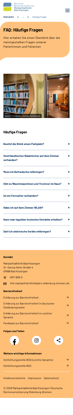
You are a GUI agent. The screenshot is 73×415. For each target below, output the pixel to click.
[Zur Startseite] (19, 7)
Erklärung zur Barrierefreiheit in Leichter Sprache (27, 315)
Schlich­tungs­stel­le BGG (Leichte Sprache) (28, 359)
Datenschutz (51, 378)
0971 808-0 (16, 277)
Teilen (58, 340)
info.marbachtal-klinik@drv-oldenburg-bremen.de (39, 283)
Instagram (37, 338)
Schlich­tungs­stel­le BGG (17, 365)
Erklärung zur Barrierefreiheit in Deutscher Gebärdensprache (28, 305)
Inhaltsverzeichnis (14, 378)
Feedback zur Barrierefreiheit (21, 323)
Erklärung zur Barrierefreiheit (21, 297)
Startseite (8, 17)
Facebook (15, 338)
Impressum (34, 378)
